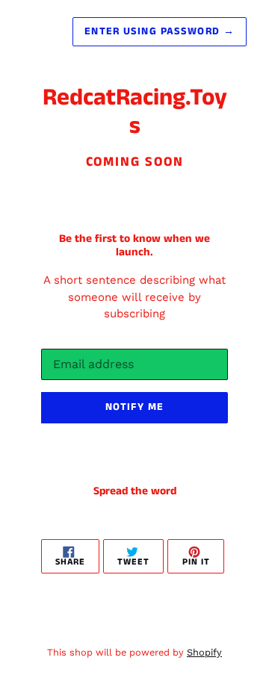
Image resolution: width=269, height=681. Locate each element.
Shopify (204, 652)
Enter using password (159, 31)
